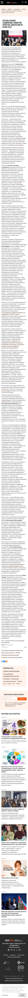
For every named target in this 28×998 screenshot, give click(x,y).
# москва (6, 679)
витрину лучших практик (16, 145)
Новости (10, 9)
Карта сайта (13, 955)
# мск (4, 683)
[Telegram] (2, 661)
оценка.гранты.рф (20, 138)
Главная (3, 9)
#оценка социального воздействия (11, 657)
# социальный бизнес (9, 681)
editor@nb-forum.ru (14, 945)
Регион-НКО (17, 183)
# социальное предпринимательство (11, 675)
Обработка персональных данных (14, 980)
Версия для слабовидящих (14, 957)
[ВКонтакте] (4, 661)
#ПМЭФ (17, 653)
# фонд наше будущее (11, 671)
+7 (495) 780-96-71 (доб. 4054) (14, 947)
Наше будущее (6, 400)
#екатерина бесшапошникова (10, 655)
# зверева (18, 683)
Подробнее (5, 995)
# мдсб (9, 683)
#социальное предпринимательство (12, 650)
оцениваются (17, 69)
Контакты (5, 955)
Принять (22, 995)
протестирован (5, 391)
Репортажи (17, 9)
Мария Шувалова (9, 645)
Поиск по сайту (21, 955)
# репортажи (14, 679)
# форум (19, 681)
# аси (13, 683)
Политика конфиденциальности (14, 978)
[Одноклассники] (6, 661)
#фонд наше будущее (7, 653)
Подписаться (22, 699)
